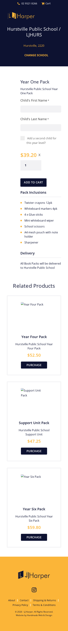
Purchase (34, 365)
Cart (48, 3)
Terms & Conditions (44, 605)
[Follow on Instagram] (34, 590)
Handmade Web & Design (39, 615)
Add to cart (33, 182)
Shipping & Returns (44, 600)
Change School (36, 55)
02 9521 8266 (29, 3)
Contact (24, 600)
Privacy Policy (20, 605)
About (11, 600)
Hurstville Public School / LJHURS (34, 32)
